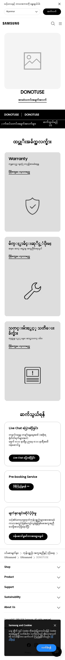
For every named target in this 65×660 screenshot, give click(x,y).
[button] (32, 567)
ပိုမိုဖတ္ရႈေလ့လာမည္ (19, 172)
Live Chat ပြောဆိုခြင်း (24, 458)
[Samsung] (10, 23)
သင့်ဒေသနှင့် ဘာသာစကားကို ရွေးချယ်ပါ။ (22, 4)
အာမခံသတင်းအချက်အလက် (32, 100)
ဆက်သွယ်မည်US (50, 124)
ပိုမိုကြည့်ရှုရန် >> (21, 486)
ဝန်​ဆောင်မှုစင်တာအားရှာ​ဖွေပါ (28, 536)
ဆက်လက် (51, 11)
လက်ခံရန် (46, 648)
